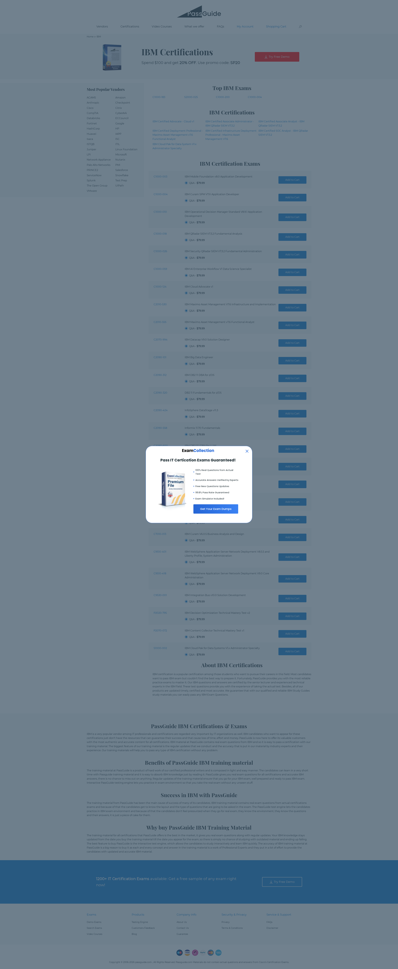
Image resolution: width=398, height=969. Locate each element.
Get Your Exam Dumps (215, 509)
